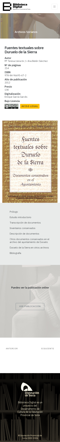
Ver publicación (30, 306)
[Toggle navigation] (54, 6)
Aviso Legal (30, 106)
